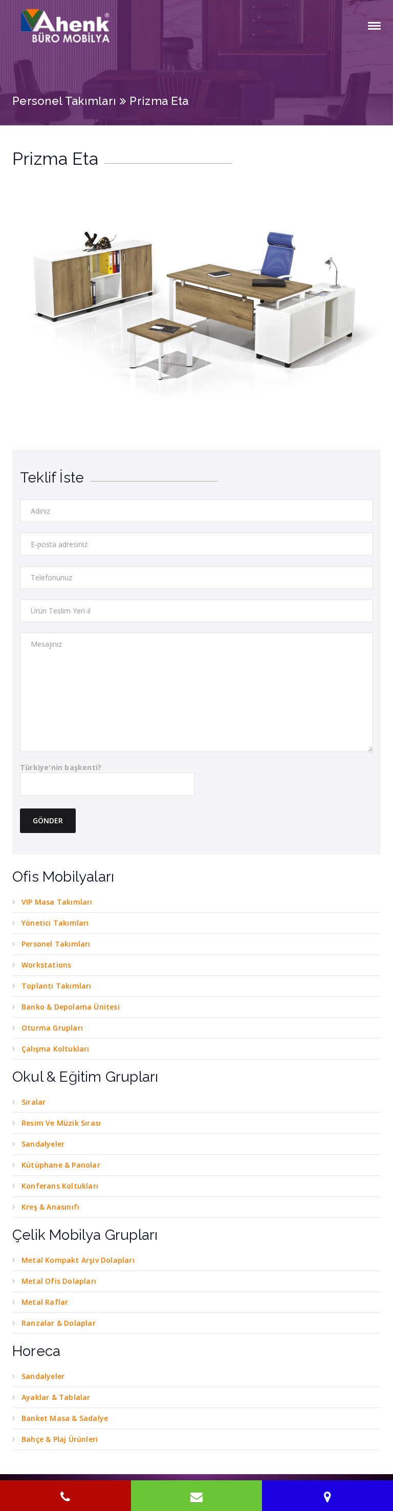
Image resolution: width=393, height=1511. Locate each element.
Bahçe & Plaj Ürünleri (59, 1439)
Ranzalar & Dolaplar (58, 1323)
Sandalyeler (42, 1144)
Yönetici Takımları (55, 923)
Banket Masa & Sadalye (64, 1418)
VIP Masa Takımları (57, 902)
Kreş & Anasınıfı (50, 1207)
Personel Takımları (64, 100)
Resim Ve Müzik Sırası (61, 1123)
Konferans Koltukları (59, 1186)
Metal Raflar (44, 1302)
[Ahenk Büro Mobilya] (66, 25)
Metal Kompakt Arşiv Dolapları (78, 1260)
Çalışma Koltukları (55, 1049)
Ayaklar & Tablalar (56, 1397)
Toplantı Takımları (56, 986)
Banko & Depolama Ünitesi (70, 1007)
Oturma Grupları (52, 1028)
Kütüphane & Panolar (60, 1165)
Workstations (46, 965)
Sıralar (33, 1102)
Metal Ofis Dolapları (58, 1281)
